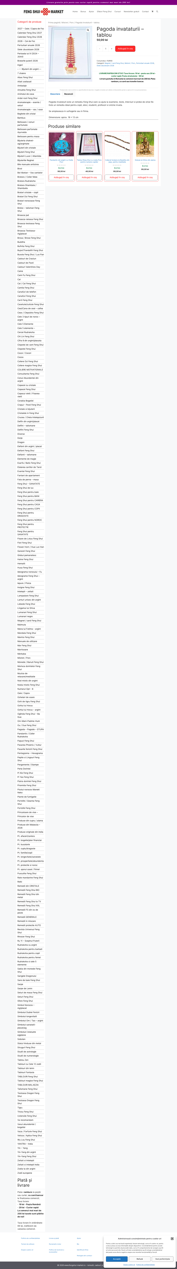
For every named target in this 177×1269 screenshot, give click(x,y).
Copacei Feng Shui (26, 389)
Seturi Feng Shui (25, 997)
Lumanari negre (25, 616)
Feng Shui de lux (25, 488)
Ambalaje (22, 85)
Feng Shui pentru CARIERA (30, 500)
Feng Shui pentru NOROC (29, 520)
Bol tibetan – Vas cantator (30, 172)
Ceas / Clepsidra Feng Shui (30, 312)
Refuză (140, 1259)
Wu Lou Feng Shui (26, 1140)
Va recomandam (25, 1120)
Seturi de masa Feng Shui (29, 992)
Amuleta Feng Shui (26, 90)
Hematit (21, 563)
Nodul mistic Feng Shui (28, 685)
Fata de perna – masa (28, 479)
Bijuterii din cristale (26, 148)
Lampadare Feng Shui (28, 595)
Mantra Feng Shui (25, 637)
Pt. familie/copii (24, 853)
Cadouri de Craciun (26, 258)
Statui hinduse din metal (29, 1043)
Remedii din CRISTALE (28, 886)
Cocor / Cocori (24, 353)
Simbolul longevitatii (27, 1016)
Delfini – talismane (26, 425)
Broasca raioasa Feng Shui (30, 219)
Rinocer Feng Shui (26, 936)
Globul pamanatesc (26, 555)
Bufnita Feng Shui (25, 246)
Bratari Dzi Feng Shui (27, 196)
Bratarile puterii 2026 (27, 61)
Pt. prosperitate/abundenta (30, 861)
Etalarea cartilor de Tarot (29, 467)
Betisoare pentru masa (28, 136)
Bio (78, 1244)
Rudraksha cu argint (27, 945)
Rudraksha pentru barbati (29, 949)
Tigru (19, 1107)
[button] (172, 1238)
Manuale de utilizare (27, 641)
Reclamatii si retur (55, 1244)
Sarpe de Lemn (24, 988)
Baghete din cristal (26, 114)
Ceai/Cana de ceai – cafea (30, 308)
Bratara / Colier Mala (27, 177)
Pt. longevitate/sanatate (29, 857)
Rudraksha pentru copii (28, 953)
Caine (20, 271)
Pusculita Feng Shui (26, 873)
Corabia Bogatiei (25, 401)
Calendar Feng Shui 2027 (29, 33)
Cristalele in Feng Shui (28, 413)
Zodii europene (24, 1173)
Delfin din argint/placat (28, 421)
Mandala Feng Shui (26, 633)
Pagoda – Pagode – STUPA (30, 729)
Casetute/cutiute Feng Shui (30, 304)
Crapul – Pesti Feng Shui (29, 405)
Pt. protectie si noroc (27, 865)
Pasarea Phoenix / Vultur (29, 745)
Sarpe (20, 984)
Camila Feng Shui (25, 288)
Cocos (20, 357)
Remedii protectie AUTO (29, 925)
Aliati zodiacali (24, 81)
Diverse (21, 434)
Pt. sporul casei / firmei (28, 869)
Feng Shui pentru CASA (28, 504)
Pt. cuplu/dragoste (26, 848)
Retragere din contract (84, 1255)
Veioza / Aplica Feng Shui (29, 1135)
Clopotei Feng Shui (26, 349)
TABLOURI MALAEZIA (28, 1085)
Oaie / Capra (23, 693)
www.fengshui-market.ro (74, 1265)
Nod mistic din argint (27, 680)
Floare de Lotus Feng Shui (30, 538)
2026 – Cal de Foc (26, 41)
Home (75, 11)
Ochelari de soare (26, 697)
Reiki (19, 882)
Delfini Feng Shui (25, 430)
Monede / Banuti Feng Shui (30, 662)
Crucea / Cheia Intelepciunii (30, 417)
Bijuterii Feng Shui (26, 152)
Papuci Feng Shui (25, 741)
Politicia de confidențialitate (30, 1238)
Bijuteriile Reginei (25, 160)
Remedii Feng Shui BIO (28, 890)
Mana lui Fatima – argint (29, 629)
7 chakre (21, 73)
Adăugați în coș (125, 48)
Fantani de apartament (28, 475)
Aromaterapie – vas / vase (30, 109)
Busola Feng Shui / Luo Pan (30, 254)
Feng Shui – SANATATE (28, 484)
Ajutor (91, 11)
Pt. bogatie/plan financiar (29, 840)
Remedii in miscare (26, 921)
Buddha (21, 242)
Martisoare (22, 649)
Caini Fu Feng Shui (26, 275)
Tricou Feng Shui (25, 1112)
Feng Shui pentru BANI (28, 496)
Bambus (21, 118)
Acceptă (117, 1259)
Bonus (83, 11)
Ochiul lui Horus (25, 705)
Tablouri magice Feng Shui (30, 1080)
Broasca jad (23, 215)
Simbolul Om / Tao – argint (30, 1020)
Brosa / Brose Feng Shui (29, 238)
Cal (19, 279)
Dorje (20, 438)
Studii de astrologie (26, 1051)
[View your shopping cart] (152, 11)
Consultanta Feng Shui (28, 374)
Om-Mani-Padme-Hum (28, 721)
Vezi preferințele (162, 1259)
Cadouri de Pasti (25, 263)
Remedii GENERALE (27, 917)
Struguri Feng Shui (26, 1047)
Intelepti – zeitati (25, 591)
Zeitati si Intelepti (25, 1160)
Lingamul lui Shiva (26, 608)
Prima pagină (54, 22)
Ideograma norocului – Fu (29, 572)
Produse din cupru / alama (30, 820)
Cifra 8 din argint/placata (29, 340)
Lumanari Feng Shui (27, 612)
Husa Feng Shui (25, 567)
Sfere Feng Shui (25, 1001)
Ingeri (20, 65)
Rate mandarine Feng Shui (30, 877)
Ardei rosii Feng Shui (27, 98)
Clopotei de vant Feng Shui (30, 345)
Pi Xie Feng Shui (25, 773)
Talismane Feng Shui (27, 1089)
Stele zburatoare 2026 (105, 66)
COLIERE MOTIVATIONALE (30, 369)
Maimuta (21, 624)
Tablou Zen (22, 1060)
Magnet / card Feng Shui (114, 63)
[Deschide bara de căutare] (157, 11)
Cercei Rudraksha (26, 332)
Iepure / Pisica (24, 583)
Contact (145, 11)
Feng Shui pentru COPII (28, 508)
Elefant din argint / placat (29, 446)
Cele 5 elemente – (26, 328)
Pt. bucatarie (23, 844)
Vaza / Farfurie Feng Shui (29, 1131)
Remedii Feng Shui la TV (29, 901)
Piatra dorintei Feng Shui (29, 781)
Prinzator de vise (25, 816)
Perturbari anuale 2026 (145, 63)
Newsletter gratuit (131, 11)
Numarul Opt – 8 (25, 689)
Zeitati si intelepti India (28, 1164)
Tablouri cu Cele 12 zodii (29, 1064)
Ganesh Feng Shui (26, 551)
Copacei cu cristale (26, 385)
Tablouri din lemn (25, 1068)
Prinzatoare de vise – (27, 812)
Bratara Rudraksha (26, 181)
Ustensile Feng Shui (27, 1116)
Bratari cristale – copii (27, 192)
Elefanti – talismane (26, 454)
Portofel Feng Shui (26, 808)
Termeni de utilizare (27, 1244)
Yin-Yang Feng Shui (26, 1156)
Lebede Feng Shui (26, 604)
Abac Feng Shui (25, 77)
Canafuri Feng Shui (26, 296)
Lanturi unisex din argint (29, 600)
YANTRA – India (25, 1144)
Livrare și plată (54, 1238)
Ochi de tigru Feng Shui (28, 701)
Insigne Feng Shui (25, 587)
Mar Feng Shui (24, 645)
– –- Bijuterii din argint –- (29, 69)
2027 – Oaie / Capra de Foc (30, 28)
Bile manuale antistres (28, 164)
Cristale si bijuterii (26, 409)
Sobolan (21, 1039)
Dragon (20, 442)
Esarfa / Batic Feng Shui (29, 463)
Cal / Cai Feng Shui (26, 283)
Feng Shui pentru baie (28, 492)
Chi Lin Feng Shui (25, 336)
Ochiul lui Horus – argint (28, 710)
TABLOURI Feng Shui (27, 1076)
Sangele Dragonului (26, 976)
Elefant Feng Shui (25, 450)
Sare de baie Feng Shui (28, 980)
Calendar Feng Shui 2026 (29, 37)
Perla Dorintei (23, 769)
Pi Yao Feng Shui (25, 777)
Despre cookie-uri (27, 1250)
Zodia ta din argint (26, 1169)
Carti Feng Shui (24, 300)
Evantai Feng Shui (26, 471)
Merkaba (21, 654)
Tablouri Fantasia (25, 1072)
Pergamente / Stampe (28, 764)
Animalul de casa (25, 94)
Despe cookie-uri (129, 1265)
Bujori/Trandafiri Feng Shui (30, 250)
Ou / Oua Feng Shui (26, 725)
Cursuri (118, 11)
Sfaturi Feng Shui (104, 11)
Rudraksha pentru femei (29, 957)
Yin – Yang (22, 1148)
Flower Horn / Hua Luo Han (30, 547)
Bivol (19, 168)
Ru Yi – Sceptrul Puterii (28, 941)
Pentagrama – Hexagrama (30, 753)
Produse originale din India (30, 832)
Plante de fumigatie (26, 797)
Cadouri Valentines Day (28, 267)
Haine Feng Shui (25, 559)
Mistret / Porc (68, 22)
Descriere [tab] (55, 94)
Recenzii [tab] (68, 94)
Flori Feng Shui (24, 543)
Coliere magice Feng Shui (29, 365)
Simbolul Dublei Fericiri (28, 1012)
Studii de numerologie (28, 1056)
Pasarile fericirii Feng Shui (29, 749)
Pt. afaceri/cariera (26, 836)
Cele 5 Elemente (25, 324)
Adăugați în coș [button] (61, 177)
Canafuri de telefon (26, 292)
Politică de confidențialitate (145, 1265)
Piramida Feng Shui (26, 785)
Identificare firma (82, 1250)
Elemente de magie (26, 459)
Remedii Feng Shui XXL (28, 905)
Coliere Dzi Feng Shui (27, 361)
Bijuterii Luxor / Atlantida (29, 156)
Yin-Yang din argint (26, 1152)
